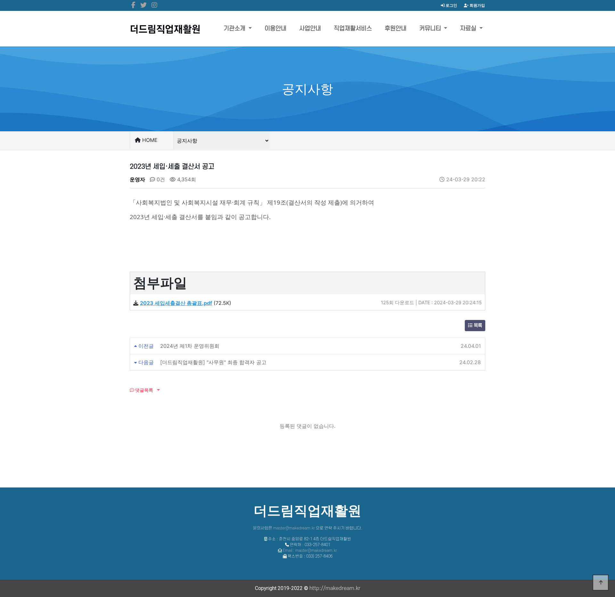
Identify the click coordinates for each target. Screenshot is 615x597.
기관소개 (235, 28)
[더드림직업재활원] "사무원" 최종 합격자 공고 (213, 362)
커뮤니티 (431, 28)
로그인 (451, 5)
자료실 (469, 28)
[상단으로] (601, 583)
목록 (477, 325)
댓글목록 (143, 390)
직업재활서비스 (353, 28)
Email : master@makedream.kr (310, 550)
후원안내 (395, 28)
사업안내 (310, 28)
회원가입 (477, 5)
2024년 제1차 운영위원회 (189, 346)
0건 (160, 179)
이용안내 (275, 28)
